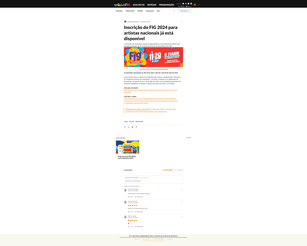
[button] (174, 11)
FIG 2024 (131, 121)
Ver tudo (188, 137)
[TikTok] (191, 3)
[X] (188, 3)
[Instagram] (183, 3)
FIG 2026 (140, 11)
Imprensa (136, 239)
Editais (126, 121)
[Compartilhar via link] (136, 127)
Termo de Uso (146, 239)
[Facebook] (186, 3)
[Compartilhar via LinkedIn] (132, 127)
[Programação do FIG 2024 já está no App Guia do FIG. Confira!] (127, 147)
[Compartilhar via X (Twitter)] (128, 127)
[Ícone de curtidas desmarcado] (129, 197)
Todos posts (119, 11)
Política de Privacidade (158, 239)
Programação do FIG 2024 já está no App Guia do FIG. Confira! (127, 157)
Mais (158, 11)
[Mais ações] (182, 22)
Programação (150, 11)
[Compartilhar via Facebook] (124, 127)
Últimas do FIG (130, 11)
